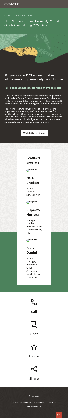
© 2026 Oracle (34, 396)
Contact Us (52, 402)
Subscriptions (39, 402)
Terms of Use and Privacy (21, 402)
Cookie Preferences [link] (34, 407)
